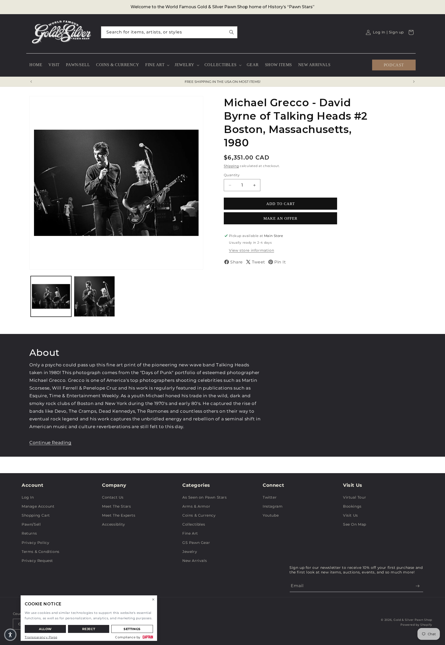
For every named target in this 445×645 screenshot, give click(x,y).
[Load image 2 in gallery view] (94, 296)
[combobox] (169, 32)
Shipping (231, 166)
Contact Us (113, 497)
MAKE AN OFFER (280, 218)
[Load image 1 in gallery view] (51, 296)
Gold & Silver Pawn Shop (412, 620)
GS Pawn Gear (196, 542)
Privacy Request (37, 560)
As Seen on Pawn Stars (204, 497)
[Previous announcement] (31, 81)
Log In (28, 497)
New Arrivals (194, 560)
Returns (29, 533)
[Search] (231, 32)
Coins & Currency (199, 515)
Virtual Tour (354, 497)
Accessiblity (113, 524)
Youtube (271, 515)
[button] (157, 65)
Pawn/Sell (31, 524)
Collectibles (193, 524)
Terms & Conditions (40, 551)
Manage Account (38, 506)
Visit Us (350, 515)
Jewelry (189, 551)
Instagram (273, 506)
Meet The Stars (116, 506)
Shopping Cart (36, 515)
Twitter (270, 497)
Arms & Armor (196, 506)
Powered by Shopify (416, 624)
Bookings (352, 506)
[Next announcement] (414, 81)
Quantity (231, 175)
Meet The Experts (118, 515)
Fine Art (190, 533)
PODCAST (394, 65)
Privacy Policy (35, 542)
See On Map (354, 524)
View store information (251, 250)
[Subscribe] (417, 586)
